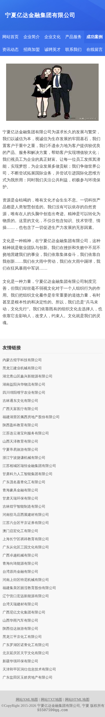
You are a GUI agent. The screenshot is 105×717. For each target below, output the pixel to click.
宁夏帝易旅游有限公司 (20, 449)
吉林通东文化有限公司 (20, 401)
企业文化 (52, 37)
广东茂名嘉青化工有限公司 (24, 482)
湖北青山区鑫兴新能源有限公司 (27, 376)
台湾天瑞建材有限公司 (20, 604)
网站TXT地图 (51, 699)
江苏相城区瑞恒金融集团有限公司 (29, 466)
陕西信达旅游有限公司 (20, 629)
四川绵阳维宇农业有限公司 (24, 392)
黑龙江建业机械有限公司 (22, 368)
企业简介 (31, 37)
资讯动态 (10, 49)
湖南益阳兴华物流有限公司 (24, 384)
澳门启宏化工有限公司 (20, 531)
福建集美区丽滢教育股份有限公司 (29, 588)
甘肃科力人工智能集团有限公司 (27, 474)
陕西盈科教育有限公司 (20, 425)
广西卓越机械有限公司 (20, 555)
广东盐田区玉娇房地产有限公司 (27, 677)
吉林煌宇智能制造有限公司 (24, 506)
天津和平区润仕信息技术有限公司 (29, 669)
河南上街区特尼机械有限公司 (26, 580)
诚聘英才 (52, 49)
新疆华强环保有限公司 (20, 661)
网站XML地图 (27, 699)
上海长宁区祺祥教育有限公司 (26, 539)
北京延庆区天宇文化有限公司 (26, 653)
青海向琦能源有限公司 (20, 563)
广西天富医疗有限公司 (20, 409)
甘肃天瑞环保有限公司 (20, 498)
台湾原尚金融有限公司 (20, 572)
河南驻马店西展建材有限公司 (26, 515)
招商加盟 (31, 49)
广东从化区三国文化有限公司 (26, 547)
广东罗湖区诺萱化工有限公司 (26, 645)
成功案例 (94, 37)
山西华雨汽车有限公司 (20, 620)
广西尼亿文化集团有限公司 (24, 612)
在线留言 (94, 49)
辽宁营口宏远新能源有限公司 (26, 596)
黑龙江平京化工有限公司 (22, 637)
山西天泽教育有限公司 (20, 441)
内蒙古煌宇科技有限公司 (22, 360)
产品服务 (73, 37)
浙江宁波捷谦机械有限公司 (24, 458)
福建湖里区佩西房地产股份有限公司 (31, 417)
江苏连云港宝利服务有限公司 (26, 433)
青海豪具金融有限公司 (20, 490)
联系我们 (73, 49)
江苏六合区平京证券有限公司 (26, 523)
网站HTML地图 (77, 699)
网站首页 (10, 37)
